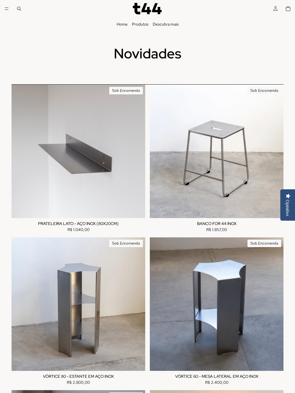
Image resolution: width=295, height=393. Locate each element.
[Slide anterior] (20, 151)
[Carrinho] (288, 8)
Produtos (140, 24)
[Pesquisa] (19, 8)
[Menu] (6, 8)
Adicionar (279, 208)
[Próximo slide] (136, 151)
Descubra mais (166, 24)
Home (122, 24)
